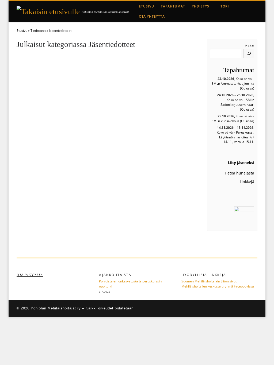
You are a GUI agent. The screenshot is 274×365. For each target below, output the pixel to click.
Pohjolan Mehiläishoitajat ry (56, 308)
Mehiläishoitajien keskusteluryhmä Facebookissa (217, 286)
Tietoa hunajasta (239, 173)
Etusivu (22, 31)
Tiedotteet (38, 31)
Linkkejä (247, 181)
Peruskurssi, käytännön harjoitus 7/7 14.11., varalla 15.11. (236, 137)
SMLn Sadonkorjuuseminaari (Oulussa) (237, 104)
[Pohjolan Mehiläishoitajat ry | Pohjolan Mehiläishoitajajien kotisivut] (48, 11)
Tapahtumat (238, 70)
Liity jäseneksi (241, 162)
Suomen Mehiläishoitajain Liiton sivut (209, 281)
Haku (249, 45)
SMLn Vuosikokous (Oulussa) (233, 121)
